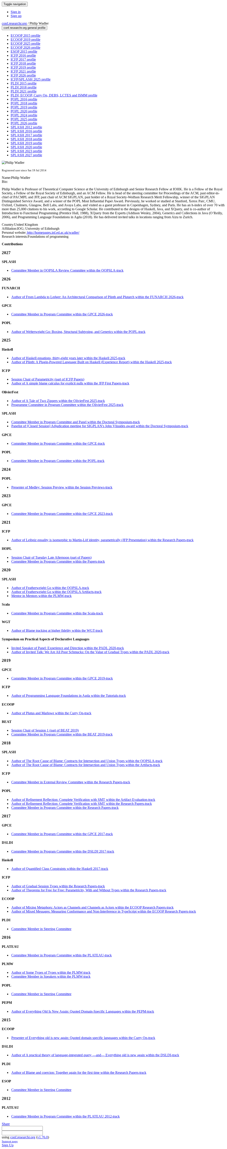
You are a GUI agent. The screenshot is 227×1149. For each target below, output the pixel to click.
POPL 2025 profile (24, 119)
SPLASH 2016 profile (26, 131)
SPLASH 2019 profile (26, 143)
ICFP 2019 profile (23, 67)
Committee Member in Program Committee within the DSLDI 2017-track (62, 851)
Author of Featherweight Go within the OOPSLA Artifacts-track (56, 592)
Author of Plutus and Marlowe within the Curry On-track (51, 713)
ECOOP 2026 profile (25, 47)
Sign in (16, 12)
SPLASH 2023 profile (26, 151)
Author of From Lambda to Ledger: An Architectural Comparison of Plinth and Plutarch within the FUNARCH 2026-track (97, 297)
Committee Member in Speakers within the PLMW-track (50, 976)
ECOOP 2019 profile (25, 39)
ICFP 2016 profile (23, 55)
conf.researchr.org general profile (24, 27)
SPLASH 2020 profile (26, 147)
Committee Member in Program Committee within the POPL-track (57, 461)
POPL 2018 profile (24, 103)
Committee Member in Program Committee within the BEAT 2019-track (62, 734)
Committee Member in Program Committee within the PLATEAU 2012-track (65, 1116)
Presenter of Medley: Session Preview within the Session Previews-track (61, 487)
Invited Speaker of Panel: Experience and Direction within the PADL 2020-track (67, 648)
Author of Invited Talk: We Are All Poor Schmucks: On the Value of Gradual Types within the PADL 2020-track (90, 652)
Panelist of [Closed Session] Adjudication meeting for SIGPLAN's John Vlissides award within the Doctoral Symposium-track (99, 426)
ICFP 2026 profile (23, 75)
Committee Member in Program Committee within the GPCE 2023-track (62, 514)
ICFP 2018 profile (23, 63)
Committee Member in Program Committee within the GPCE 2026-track (62, 314)
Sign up (16, 16)
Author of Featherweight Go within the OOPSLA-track (50, 588)
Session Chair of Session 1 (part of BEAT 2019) (45, 730)
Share (6, 1124)
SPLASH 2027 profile (26, 155)
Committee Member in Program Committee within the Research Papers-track (65, 807)
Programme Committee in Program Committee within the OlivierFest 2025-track (67, 405)
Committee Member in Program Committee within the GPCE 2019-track (62, 678)
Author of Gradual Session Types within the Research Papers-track (58, 886)
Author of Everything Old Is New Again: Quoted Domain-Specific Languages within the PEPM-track (82, 1011)
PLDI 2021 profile (24, 91)
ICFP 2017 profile (23, 59)
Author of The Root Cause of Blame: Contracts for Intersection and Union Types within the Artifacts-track (85, 765)
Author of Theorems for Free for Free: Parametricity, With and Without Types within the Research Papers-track (88, 890)
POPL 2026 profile (24, 123)
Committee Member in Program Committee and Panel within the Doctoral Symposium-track (75, 422)
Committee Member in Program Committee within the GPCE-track (58, 443)
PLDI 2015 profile (24, 83)
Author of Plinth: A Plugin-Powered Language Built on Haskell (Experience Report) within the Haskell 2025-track (91, 362)
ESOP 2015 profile (24, 51)
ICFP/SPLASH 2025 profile (31, 79)
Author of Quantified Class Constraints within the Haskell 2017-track (59, 869)
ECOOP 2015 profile (25, 35)
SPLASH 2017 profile (26, 135)
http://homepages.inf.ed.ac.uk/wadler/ (52, 232)
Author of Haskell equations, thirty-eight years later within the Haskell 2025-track (68, 358)
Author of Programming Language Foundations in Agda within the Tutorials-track (68, 695)
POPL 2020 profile (24, 111)
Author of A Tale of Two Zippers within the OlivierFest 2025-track (58, 401)
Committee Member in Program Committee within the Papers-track (58, 561)
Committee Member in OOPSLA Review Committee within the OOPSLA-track (67, 270)
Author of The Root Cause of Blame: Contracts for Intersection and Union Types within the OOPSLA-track (86, 761)
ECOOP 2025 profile (25, 43)
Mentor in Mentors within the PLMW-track (41, 596)
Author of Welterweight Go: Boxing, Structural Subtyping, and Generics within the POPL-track (78, 332)
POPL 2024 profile (24, 115)
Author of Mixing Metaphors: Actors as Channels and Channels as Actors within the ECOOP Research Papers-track (92, 907)
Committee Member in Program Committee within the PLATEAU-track (61, 955)
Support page (10, 1141)
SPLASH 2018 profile (26, 139)
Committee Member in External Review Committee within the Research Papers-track (70, 782)
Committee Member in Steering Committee (41, 929)
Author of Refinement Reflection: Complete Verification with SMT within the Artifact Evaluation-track (83, 799)
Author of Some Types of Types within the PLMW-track (50, 972)
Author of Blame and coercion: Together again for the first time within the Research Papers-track (78, 1072)
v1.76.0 (42, 1137)
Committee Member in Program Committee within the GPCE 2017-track (62, 834)
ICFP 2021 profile (23, 71)
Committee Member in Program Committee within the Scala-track (57, 613)
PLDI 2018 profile (24, 87)
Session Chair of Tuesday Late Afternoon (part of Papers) (51, 557)
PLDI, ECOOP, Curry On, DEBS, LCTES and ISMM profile (54, 95)
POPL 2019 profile (24, 107)
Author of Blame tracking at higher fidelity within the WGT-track (57, 630)
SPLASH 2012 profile (26, 127)
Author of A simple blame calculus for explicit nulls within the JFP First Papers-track (70, 383)
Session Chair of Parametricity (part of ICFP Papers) (47, 379)
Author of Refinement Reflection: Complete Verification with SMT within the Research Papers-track (81, 803)
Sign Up (8, 1145)
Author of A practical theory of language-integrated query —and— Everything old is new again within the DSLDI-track (95, 1055)
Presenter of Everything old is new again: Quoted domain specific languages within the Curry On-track (83, 1038)
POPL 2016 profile (24, 99)
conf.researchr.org (14, 23)
